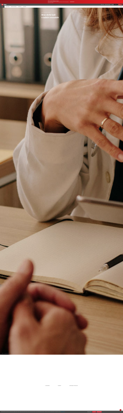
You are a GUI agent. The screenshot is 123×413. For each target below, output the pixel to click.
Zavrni (94, 411)
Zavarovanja (7, 6)
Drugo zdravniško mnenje (6, 353)
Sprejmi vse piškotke (99, 411)
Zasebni (112, 4)
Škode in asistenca (14, 6)
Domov (2, 353)
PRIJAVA (121, 6)
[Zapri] (122, 411)
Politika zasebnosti (63, 411)
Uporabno (24, 6)
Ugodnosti (19, 6)
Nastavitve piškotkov (89, 411)
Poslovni (116, 4)
